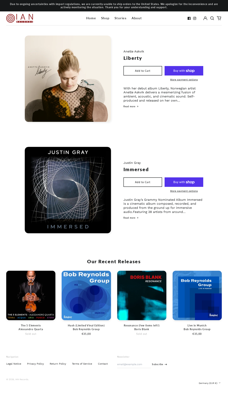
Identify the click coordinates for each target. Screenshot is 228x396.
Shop (105, 18)
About (137, 18)
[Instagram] (194, 18)
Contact (103, 363)
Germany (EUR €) (208, 383)
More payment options (184, 79)
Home (91, 18)
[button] (212, 18)
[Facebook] (189, 18)
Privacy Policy (35, 363)
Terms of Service (82, 363)
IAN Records (21, 379)
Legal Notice (13, 363)
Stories (121, 18)
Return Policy (58, 363)
